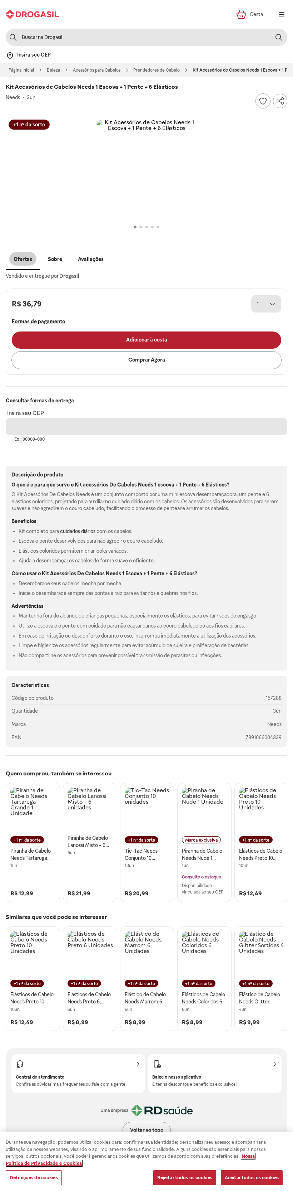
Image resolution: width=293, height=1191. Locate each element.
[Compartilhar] (280, 101)
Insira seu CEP (25, 413)
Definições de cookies (34, 1177)
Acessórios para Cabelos (96, 70)
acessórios (95, 485)
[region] (146, 1161)
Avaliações (91, 259)
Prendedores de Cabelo (156, 70)
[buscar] (279, 37)
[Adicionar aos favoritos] (263, 101)
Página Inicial (21, 70)
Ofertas (23, 259)
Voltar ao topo (146, 1130)
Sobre (55, 259)
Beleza (53, 70)
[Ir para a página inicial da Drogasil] (32, 14)
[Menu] (281, 14)
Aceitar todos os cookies (252, 1177)
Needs (274, 724)
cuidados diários (77, 531)
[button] (146, 170)
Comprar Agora (146, 360)
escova (166, 485)
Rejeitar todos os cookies (184, 1177)
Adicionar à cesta (146, 340)
